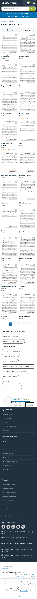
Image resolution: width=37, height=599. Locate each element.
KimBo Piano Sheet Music (11, 336)
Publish (4, 449)
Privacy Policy (6, 469)
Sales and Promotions (9, 496)
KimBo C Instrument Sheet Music (13, 341)
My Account (6, 410)
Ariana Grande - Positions (11, 356)
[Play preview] (16, 35)
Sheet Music (5, 21)
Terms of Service (7, 465)
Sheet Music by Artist (9, 484)
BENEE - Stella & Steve (10, 361)
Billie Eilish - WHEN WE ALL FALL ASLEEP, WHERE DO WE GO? (18, 366)
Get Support (6, 430)
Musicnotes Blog (7, 488)
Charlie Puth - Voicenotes (11, 382)
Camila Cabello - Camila (10, 376)
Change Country (5, 568)
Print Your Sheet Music (9, 426)
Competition (6, 509)
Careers (4, 441)
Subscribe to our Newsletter (13, 516)
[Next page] (31, 324)
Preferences (6, 422)
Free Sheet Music (7, 501)
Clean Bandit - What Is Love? (12, 387)
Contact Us (5, 457)
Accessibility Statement (9, 461)
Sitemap (4, 505)
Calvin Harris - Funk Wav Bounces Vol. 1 (15, 371)
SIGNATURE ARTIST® (9, 492)
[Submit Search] (32, 9)
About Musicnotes (9, 437)
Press (4, 445)
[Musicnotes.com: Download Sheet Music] (9, 3)
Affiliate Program (7, 453)
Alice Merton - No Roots (10, 351)
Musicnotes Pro (7, 414)
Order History (6, 418)
